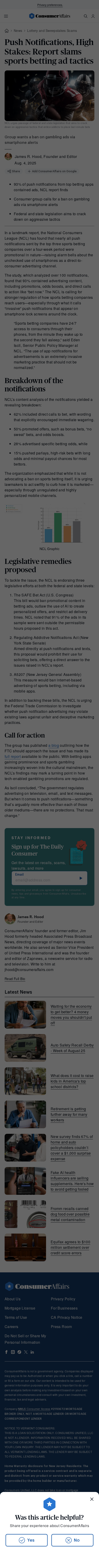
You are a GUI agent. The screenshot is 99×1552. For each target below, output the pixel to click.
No (77, 1540)
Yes (31, 1540)
